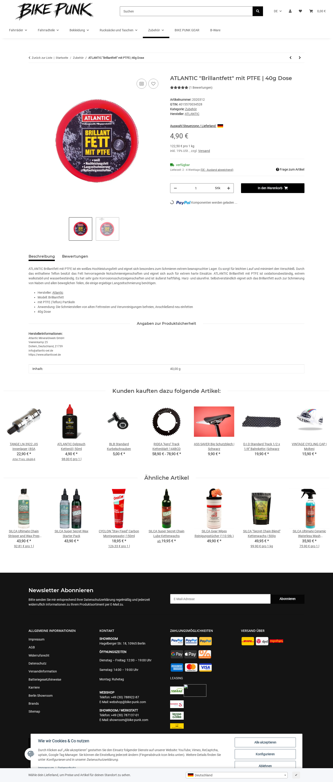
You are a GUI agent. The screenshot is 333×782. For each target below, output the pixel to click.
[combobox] (237, 775)
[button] (290, 11)
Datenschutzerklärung (99, 599)
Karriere (34, 687)
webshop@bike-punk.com (127, 702)
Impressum (46, 768)
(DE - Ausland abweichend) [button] (216, 169)
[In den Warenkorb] (32, 72)
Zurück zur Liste (42, 57)
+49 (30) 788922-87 (125, 697)
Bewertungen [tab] (75, 256)
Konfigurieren (265, 754)
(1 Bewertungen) (200, 87)
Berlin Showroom (41, 695)
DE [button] (276, 11)
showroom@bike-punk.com (128, 720)
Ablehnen (265, 766)
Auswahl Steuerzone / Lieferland (193, 126)
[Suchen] (258, 11)
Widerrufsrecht (39, 655)
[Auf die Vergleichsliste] (142, 84)
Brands (34, 703)
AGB (32, 647)
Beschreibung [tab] (42, 256)
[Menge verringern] (175, 188)
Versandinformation (43, 671)
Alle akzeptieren (265, 742)
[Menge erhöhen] (229, 188)
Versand (204, 151)
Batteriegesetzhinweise (45, 679)
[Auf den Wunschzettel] (153, 84)
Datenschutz (67, 768)
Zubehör (191, 109)
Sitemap (34, 711)
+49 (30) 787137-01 (125, 715)
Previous (11, 521)
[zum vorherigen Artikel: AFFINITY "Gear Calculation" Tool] (290, 58)
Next (322, 521)
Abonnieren (288, 599)
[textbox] (236, 775)
